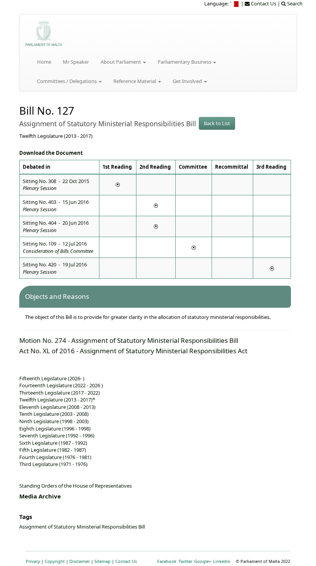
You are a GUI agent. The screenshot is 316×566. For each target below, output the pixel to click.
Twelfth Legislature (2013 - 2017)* (57, 399)
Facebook (166, 561)
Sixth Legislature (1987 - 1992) (53, 442)
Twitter (185, 561)
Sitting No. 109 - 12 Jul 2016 (58, 247)
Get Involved (188, 81)
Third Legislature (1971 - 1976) (53, 464)
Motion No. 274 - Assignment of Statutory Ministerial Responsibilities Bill (128, 340)
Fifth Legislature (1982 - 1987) (52, 449)
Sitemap (102, 561)
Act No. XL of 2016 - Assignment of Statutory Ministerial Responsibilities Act (133, 350)
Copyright (55, 561)
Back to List (217, 123)
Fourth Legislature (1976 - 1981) (55, 457)
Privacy (33, 561)
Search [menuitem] (294, 3)
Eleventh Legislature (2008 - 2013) (57, 406)
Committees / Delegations (67, 81)
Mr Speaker (76, 61)
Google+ (202, 561)
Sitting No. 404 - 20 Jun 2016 (56, 226)
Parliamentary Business (185, 61)
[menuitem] (235, 3)
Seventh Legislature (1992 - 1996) (56, 435)
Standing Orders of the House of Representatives (75, 485)
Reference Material (135, 81)
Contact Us (126, 561)
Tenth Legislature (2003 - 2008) (54, 413)
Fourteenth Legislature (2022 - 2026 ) (61, 385)
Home (44, 61)
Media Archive (40, 496)
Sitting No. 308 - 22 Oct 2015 (56, 185)
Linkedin (221, 561)
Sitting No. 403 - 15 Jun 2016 (56, 205)
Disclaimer (79, 561)
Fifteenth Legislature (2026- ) (51, 378)
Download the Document (51, 152)
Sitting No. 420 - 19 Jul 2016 (55, 268)
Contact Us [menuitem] (263, 3)
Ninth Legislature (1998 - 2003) (54, 421)
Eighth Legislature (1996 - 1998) (55, 428)
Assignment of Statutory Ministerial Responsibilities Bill (82, 526)
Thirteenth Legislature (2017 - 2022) (59, 392)
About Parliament (121, 61)
